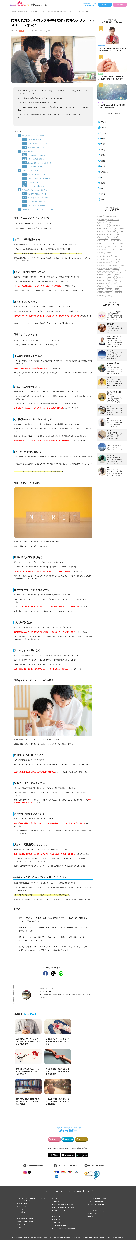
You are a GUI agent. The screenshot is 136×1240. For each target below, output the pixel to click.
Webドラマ (117, 216)
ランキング (119, 246)
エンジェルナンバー (116, 225)
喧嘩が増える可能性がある (34, 174)
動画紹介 (110, 252)
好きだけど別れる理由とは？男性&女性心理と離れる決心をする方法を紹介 (28, 1071)
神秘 (100, 102)
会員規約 (54, 1198)
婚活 (103, 150)
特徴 (36, 30)
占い (118, 252)
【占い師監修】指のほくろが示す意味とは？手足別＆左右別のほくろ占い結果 (111, 78)
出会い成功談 (56, 1219)
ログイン (81, 1139)
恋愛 (42, 11)
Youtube (102, 219)
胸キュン (102, 286)
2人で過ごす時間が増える (34, 166)
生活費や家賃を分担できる (34, 155)
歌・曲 (115, 271)
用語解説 (102, 277)
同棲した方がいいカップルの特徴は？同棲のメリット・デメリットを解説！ (69, 11)
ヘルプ (19, 1227)
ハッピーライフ (33, 11)
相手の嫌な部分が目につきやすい (36, 178)
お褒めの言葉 (56, 1222)
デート (121, 231)
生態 (117, 274)
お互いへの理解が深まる (33, 158)
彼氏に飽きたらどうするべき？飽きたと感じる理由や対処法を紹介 (57, 1041)
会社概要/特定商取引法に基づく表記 (63, 1204)
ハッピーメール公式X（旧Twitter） (97, 1198)
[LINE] (61, 973)
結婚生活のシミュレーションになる (37, 162)
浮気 (123, 271)
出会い (101, 45)
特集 (103, 188)
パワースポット (104, 240)
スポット (102, 231)
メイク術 (121, 243)
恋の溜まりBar (114, 265)
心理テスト (103, 265)
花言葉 (101, 289)
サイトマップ (91, 1216)
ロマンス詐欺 (103, 249)
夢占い (117, 256)
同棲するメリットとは (27, 151)
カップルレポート (57, 1216)
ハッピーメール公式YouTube (95, 1204)
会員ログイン (21, 1224)
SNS (108, 216)
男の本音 (111, 277)
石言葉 (118, 280)
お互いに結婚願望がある (33, 139)
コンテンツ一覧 (91, 1214)
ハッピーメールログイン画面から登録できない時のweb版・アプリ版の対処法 (112, 49)
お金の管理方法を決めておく (35, 201)
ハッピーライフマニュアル (74, 1191)
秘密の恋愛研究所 (104, 283)
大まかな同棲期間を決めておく (35, 205)
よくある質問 (21, 1212)
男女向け (43, 30)
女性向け (118, 259)
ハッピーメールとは (23, 1203)
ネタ (118, 234)
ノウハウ (30, 30)
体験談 (120, 249)
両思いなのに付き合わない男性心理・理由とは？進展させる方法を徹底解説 (57, 1071)
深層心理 (104, 172)
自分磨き (119, 286)
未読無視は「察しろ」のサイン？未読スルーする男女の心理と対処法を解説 (28, 1041)
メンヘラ (102, 246)
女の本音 (109, 259)
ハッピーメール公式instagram (96, 1201)
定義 (103, 155)
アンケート (105, 122)
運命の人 (109, 292)
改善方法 (116, 268)
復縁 (116, 262)
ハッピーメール (113, 237)
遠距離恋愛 (119, 292)
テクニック (112, 231)
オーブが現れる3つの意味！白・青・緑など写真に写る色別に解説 (111, 106)
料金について (21, 1209)
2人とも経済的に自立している (35, 143)
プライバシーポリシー (58, 1201)
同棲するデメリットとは (28, 170)
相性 (110, 280)
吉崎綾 (108, 256)
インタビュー (103, 225)
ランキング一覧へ (112, 113)
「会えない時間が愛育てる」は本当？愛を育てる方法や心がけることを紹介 (57, 1101)
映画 (108, 271)
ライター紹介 (89, 1191)
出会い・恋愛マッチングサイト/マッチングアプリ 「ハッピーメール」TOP (31, 1199)
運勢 (101, 292)
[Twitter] (53, 973)
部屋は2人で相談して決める (34, 193)
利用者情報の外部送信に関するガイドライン (65, 1207)
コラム (104, 128)
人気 (112, 249)
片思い (104, 177)
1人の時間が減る (31, 182)
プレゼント (103, 243)
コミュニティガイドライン (60, 1210)
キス (101, 228)
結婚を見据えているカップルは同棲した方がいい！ (37, 209)
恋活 (103, 166)
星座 (101, 271)
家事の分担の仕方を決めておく (35, 197)
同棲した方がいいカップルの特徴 (31, 135)
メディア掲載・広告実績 (59, 1225)
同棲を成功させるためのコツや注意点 (33, 189)
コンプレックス (120, 228)
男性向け (102, 280)
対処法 (108, 262)
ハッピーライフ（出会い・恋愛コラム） (64, 1228)
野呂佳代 (102, 295)
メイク (112, 243)
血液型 (109, 289)
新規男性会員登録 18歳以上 (25, 1221)
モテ (110, 246)
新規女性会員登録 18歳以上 (25, 1218)
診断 (100, 74)
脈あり (111, 286)
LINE (101, 216)
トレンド (104, 133)
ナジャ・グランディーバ (106, 234)
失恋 (103, 144)
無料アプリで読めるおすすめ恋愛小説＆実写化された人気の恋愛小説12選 (28, 1101)
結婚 (49, 30)
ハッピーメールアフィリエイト (96, 1211)
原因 (101, 256)
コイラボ (109, 228)
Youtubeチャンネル (114, 219)
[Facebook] (45, 973)
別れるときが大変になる (33, 186)
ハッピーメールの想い (23, 1206)
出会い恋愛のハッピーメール (18, 11)
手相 (108, 268)
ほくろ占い (103, 222)
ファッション (116, 240)
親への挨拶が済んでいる (33, 147)
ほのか (112, 222)
